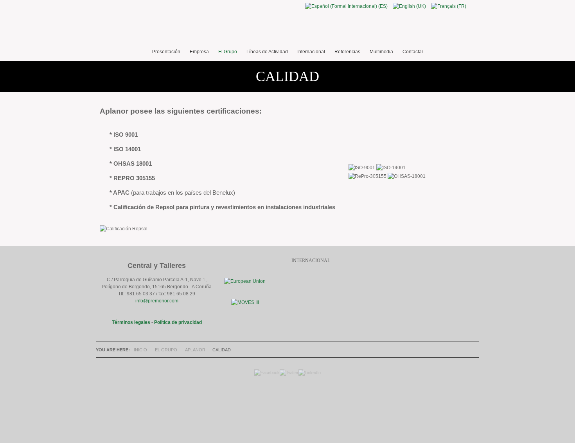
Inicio (140, 349)
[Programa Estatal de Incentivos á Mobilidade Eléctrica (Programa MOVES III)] (245, 302)
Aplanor (195, 349)
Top (285, 403)
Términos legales (131, 322)
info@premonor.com (156, 301)
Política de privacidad (178, 322)
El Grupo (166, 349)
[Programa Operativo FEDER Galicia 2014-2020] (245, 281)
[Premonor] (287, 27)
